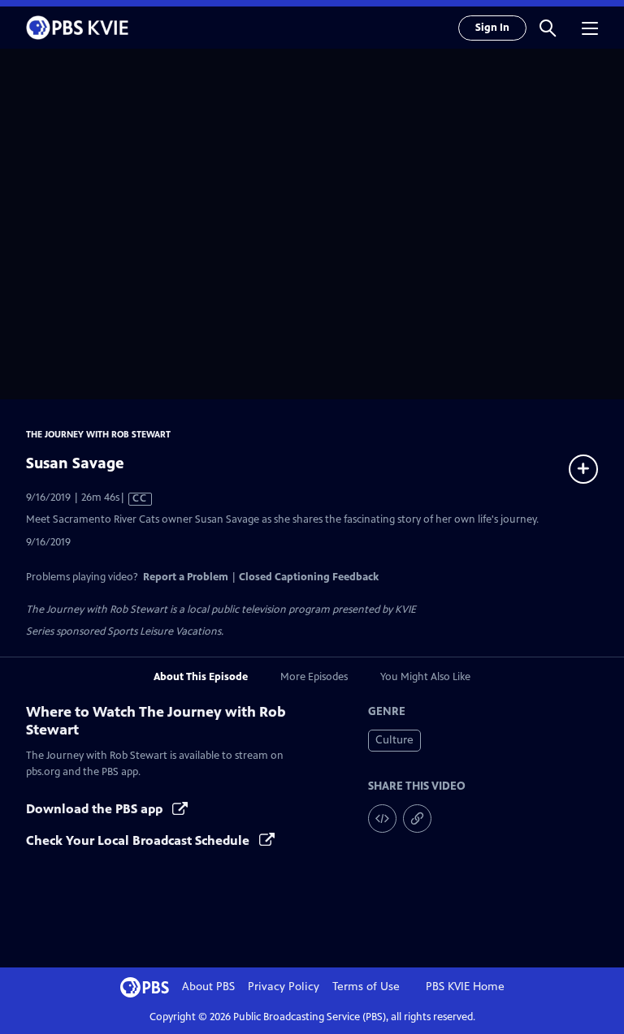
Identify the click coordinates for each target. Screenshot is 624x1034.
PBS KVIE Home (465, 986)
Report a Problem (185, 577)
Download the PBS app (96, 808)
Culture (394, 740)
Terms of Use (366, 986)
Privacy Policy (283, 986)
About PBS (208, 986)
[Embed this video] (382, 818)
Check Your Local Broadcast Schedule (139, 840)
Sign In (492, 27)
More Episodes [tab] (314, 676)
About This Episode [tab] (201, 676)
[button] (547, 27)
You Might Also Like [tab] (425, 676)
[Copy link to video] (417, 818)
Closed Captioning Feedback (309, 577)
